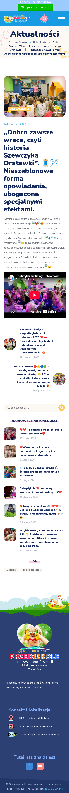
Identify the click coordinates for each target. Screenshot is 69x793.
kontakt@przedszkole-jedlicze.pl (40, 734)
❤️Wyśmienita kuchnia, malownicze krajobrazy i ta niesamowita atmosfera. (38, 451)
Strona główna (18, 42)
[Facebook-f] (29, 766)
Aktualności (39, 42)
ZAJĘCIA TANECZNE (32, 569)
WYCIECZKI (11, 569)
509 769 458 (44, 726)
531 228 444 (43, 2)
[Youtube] (40, 766)
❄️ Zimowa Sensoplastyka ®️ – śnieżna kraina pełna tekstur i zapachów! (40, 471)
